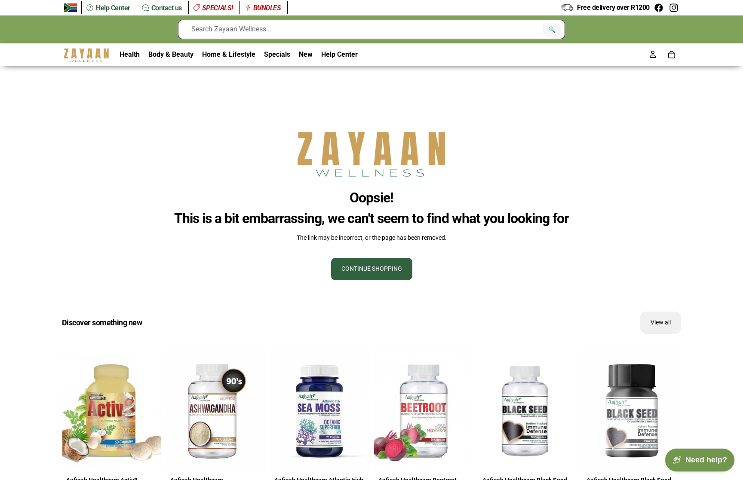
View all (661, 322)
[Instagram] (674, 8)
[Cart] (671, 54)
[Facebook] (659, 8)
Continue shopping (371, 268)
